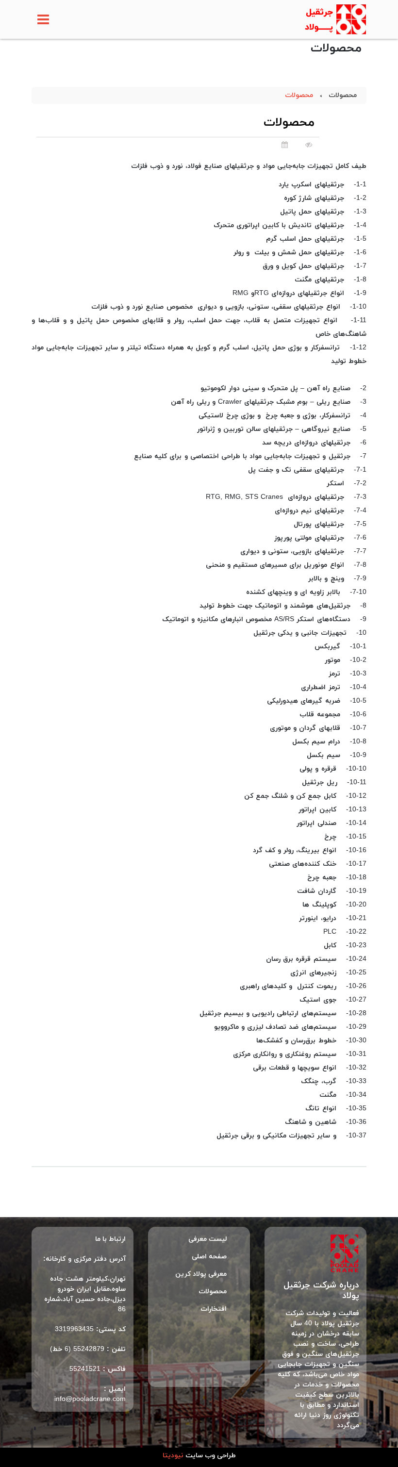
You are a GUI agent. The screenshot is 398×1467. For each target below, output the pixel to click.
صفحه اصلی (209, 1256)
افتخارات (213, 1309)
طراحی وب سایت (199, 1455)
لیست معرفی (207, 1239)
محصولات (343, 95)
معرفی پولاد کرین (201, 1274)
